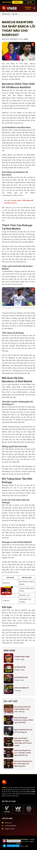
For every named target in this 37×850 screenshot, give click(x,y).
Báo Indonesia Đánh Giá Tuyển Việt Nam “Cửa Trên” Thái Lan (22, 709)
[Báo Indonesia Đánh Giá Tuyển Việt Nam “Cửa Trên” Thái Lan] (8, 709)
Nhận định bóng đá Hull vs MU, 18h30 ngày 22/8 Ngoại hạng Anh (23, 763)
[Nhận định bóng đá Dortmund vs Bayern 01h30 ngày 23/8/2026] (8, 720)
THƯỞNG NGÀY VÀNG (21, 657)
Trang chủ (6, 14)
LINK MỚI (29, 2)
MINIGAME (7, 2)
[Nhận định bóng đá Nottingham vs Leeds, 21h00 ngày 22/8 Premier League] (8, 742)
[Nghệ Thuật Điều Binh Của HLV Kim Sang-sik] (8, 731)
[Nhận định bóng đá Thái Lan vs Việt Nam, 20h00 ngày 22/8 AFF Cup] (8, 753)
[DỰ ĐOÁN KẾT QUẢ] (8, 679)
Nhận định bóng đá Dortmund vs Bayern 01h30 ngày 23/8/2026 (23, 720)
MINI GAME (9, 650)
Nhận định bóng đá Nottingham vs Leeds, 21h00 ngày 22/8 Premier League (23, 741)
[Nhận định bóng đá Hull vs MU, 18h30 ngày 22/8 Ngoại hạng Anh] (8, 763)
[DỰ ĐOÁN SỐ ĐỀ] (8, 668)
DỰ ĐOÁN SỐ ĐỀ (20, 667)
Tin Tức (14, 14)
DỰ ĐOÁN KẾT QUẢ (21, 677)
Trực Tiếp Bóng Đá (13, 841)
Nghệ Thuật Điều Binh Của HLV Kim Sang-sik (23, 731)
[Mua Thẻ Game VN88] (6, 591)
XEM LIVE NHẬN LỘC (21, 688)
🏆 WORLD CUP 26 (28, 8)
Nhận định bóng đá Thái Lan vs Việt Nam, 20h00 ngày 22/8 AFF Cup (22, 752)
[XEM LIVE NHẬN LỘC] (8, 689)
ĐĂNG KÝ (17, 2)
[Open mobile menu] (34, 8)
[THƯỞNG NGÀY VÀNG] (8, 658)
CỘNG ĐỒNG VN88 (13, 846)
